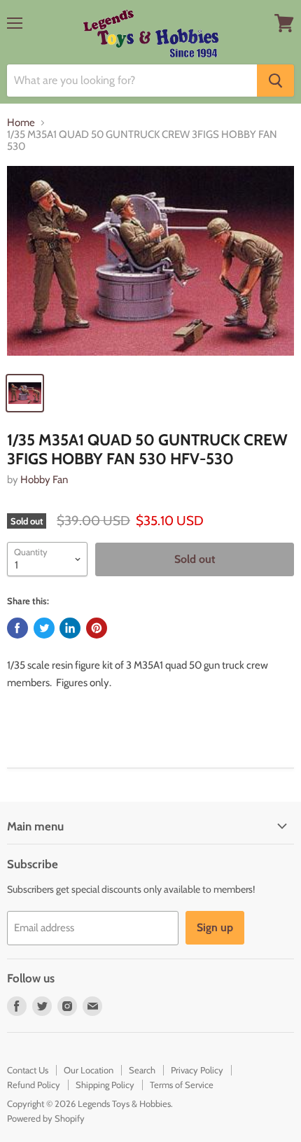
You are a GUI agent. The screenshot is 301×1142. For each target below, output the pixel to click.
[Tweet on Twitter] (44, 628)
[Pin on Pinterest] (96, 628)
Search (142, 1069)
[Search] (275, 80)
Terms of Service (182, 1084)
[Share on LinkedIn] (69, 628)
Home (21, 123)
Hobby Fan (44, 479)
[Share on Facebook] (17, 628)
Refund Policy (33, 1084)
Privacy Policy (197, 1069)
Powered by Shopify (46, 1118)
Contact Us (27, 1069)
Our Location (88, 1069)
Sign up (215, 927)
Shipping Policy (105, 1084)
